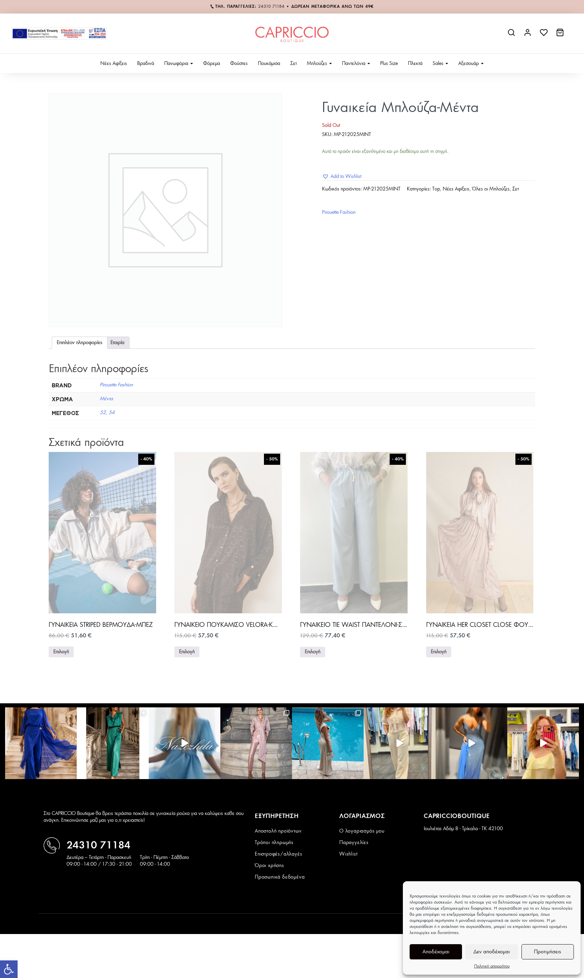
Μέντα (106, 398)
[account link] (528, 35)
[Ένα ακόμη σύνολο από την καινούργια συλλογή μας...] (41, 743)
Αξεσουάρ (469, 63)
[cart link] (560, 35)
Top (436, 189)
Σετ (293, 63)
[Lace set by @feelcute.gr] (399, 743)
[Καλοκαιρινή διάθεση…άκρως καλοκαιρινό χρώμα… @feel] (543, 743)
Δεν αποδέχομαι (491, 951)
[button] (9, 969)
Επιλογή (61, 652)
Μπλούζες (317, 63)
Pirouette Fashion (339, 212)
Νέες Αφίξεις (113, 63)
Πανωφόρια (177, 63)
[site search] (512, 35)
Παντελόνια (354, 63)
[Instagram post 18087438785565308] (471, 743)
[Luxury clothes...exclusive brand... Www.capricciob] (256, 743)
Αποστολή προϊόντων (278, 831)
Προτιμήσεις (547, 951)
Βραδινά (145, 63)
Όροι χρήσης (269, 865)
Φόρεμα (211, 63)
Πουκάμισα (269, 63)
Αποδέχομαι (435, 951)
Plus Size (389, 63)
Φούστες (239, 63)
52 (103, 412)
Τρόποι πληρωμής (274, 842)
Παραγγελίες (354, 842)
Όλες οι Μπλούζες (491, 189)
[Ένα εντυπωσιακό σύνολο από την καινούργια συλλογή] (112, 743)
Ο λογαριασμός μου (362, 831)
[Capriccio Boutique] (291, 33)
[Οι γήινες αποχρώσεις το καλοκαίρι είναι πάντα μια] (328, 743)
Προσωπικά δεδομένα (280, 877)
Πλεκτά (415, 63)
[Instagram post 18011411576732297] (184, 743)
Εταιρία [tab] (117, 342)
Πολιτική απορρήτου (492, 966)
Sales (439, 63)
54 (111, 412)
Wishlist (348, 854)
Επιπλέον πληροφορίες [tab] (79, 342)
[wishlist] (544, 35)
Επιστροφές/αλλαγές (278, 854)
